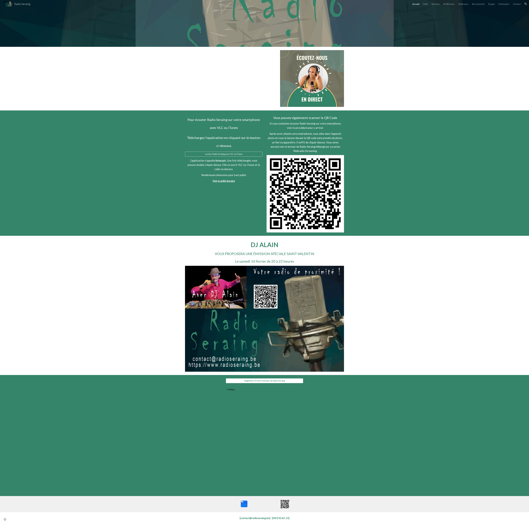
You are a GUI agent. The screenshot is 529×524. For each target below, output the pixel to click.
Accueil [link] (415, 4)
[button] (525, 4)
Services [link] (435, 4)
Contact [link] (517, 4)
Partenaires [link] (503, 4)
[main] (223, 132)
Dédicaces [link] (463, 4)
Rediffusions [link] (449, 4)
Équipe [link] (491, 4)
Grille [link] (425, 4)
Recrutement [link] (478, 4)
